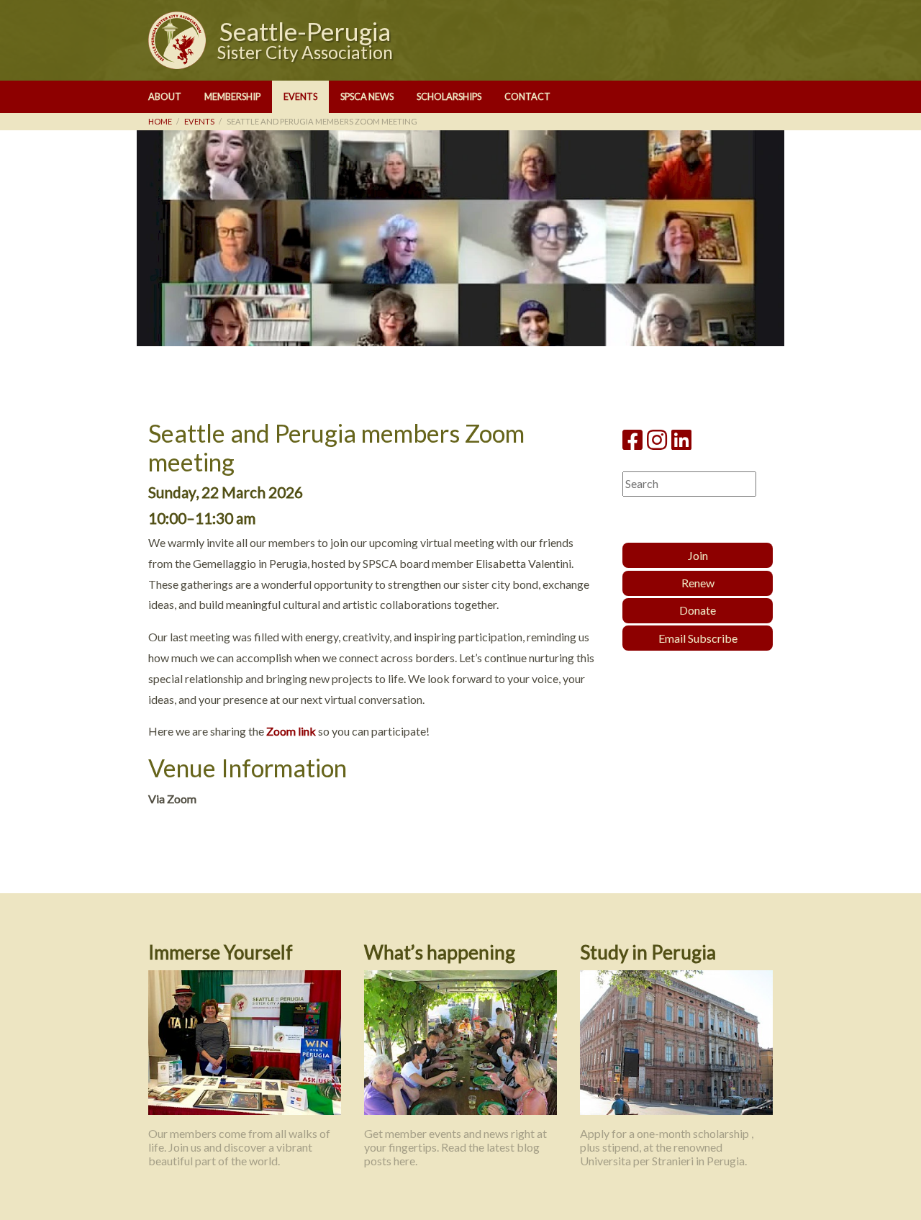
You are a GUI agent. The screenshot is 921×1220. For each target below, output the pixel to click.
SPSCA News (367, 96)
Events (300, 96)
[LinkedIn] (681, 439)
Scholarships (449, 96)
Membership (232, 96)
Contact (527, 96)
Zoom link (291, 731)
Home (160, 121)
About (164, 96)
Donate (697, 610)
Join (698, 555)
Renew (697, 582)
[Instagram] (657, 439)
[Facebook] (632, 439)
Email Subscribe (698, 638)
